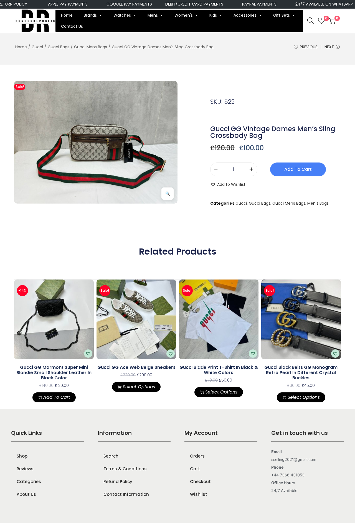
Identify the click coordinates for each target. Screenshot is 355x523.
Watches (122, 15)
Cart (195, 469)
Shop (22, 456)
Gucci (37, 47)
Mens (153, 15)
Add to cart (298, 169)
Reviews (25, 469)
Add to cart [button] (56, 397)
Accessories (245, 15)
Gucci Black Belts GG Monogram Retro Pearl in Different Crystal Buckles (301, 373)
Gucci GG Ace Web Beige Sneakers (136, 367)
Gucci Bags (58, 47)
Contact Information (126, 494)
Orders (197, 456)
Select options (139, 387)
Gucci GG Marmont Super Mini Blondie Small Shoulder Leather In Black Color (54, 373)
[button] (227, 184)
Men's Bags (318, 203)
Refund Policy (117, 481)
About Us (26, 494)
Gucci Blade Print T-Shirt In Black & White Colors (218, 370)
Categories (29, 481)
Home (67, 15)
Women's (183, 15)
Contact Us (72, 26)
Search (110, 456)
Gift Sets (281, 15)
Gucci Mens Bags (90, 47)
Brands (90, 15)
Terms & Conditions (125, 469)
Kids (213, 15)
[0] (321, 20)
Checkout (200, 481)
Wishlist (198, 494)
